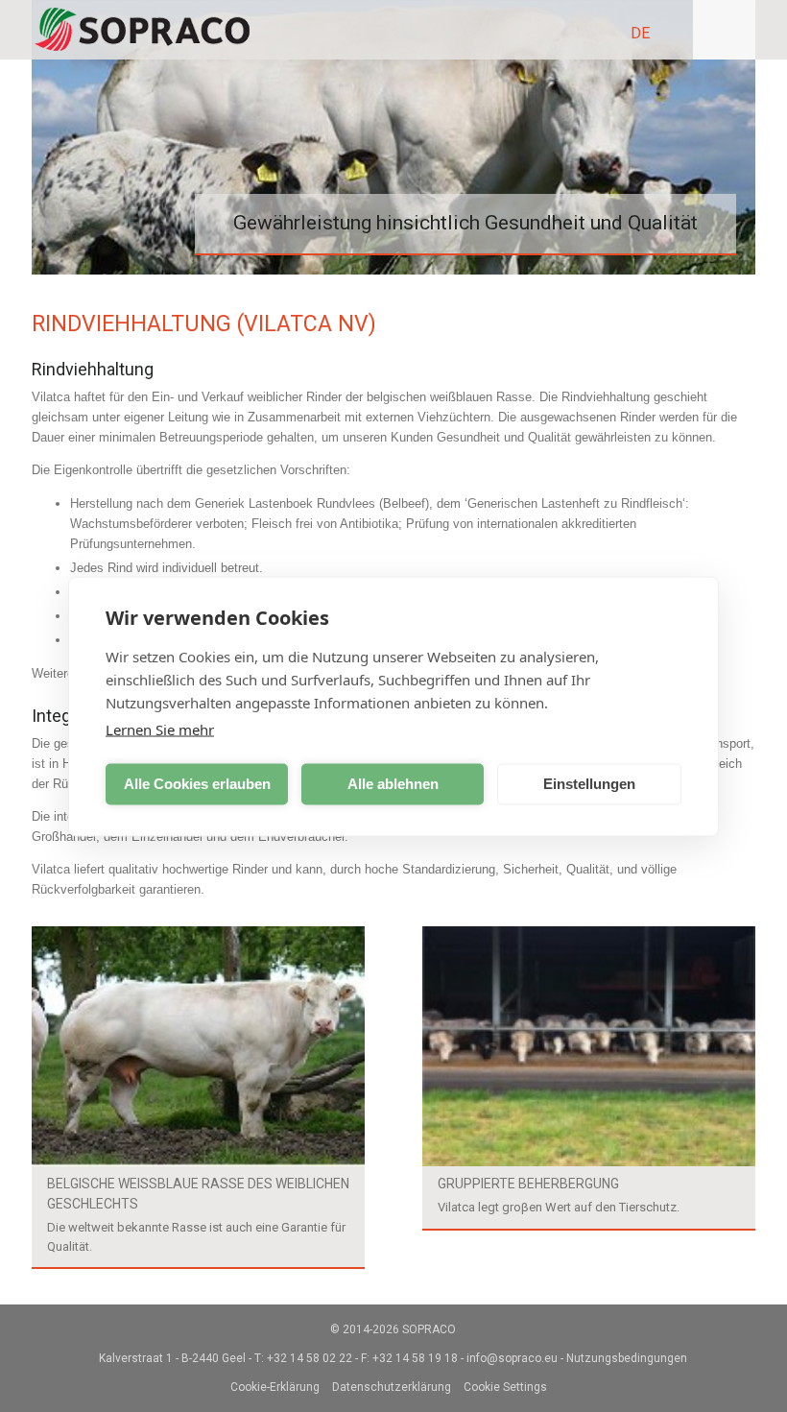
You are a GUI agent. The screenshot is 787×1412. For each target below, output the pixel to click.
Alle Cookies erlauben (197, 784)
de (640, 33)
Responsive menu (724, 30)
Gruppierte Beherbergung (528, 1183)
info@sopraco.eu (512, 1358)
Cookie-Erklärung (275, 1387)
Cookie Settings (505, 1387)
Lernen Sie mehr (160, 728)
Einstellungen (589, 784)
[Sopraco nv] (142, 29)
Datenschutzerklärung (391, 1387)
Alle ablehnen (393, 784)
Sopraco (429, 1329)
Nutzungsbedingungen (626, 1358)
